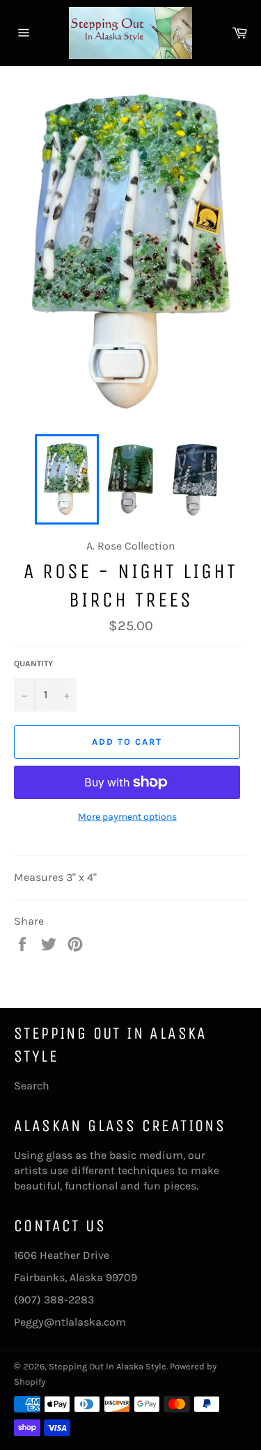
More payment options (127, 817)
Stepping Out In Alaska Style (107, 1366)
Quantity (33, 663)
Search (31, 1085)
